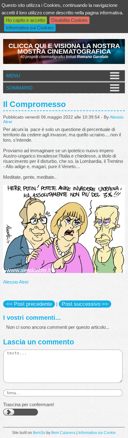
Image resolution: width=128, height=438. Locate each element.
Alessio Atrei (15, 282)
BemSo (39, 433)
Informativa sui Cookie (97, 433)
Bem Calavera (63, 433)
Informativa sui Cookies (30, 27)
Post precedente (29, 304)
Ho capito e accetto (25, 20)
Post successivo (85, 304)
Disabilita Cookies (69, 20)
